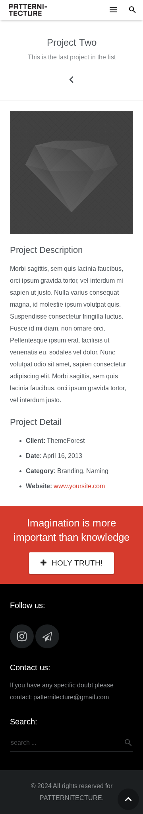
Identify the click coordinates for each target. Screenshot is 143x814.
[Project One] (71, 79)
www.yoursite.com (79, 486)
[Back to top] (128, 799)
